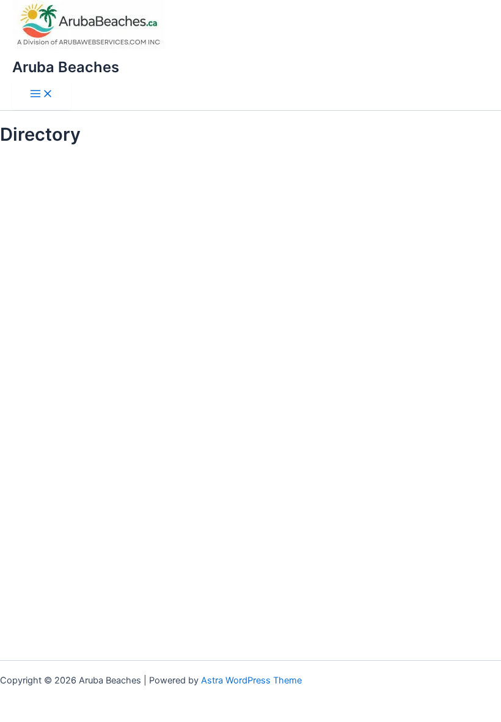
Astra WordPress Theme (251, 680)
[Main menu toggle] (41, 94)
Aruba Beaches (65, 67)
